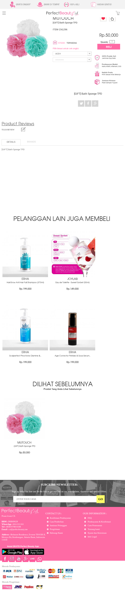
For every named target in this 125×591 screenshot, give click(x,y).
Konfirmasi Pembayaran (60, 518)
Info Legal (92, 536)
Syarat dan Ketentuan (97, 533)
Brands (31, 141)
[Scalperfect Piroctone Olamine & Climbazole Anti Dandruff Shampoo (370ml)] (25, 349)
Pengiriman (55, 529)
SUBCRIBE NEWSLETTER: (59, 484)
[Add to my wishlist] (103, 18)
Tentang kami (93, 529)
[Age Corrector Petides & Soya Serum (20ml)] (72, 349)
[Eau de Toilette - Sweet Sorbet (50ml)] (72, 276)
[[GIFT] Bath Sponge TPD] (24, 438)
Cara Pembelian (57, 521)
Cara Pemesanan (94, 525)
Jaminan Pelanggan (58, 525)
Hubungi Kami (56, 533)
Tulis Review (8, 130)
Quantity (104, 42)
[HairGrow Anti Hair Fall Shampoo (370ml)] (25, 276)
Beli (108, 46)
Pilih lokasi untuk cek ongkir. (66, 48)
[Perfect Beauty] (62, 15)
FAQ (89, 518)
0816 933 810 (13, 524)
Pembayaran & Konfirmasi (99, 521)
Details (11, 141)
